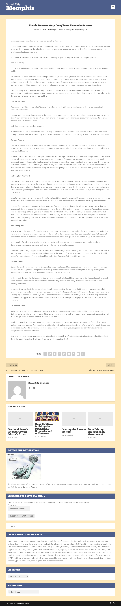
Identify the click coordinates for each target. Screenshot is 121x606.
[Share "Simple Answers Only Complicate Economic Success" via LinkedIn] (64, 354)
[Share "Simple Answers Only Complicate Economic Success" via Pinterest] (59, 354)
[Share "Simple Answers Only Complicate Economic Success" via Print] (83, 354)
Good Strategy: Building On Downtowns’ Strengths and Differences (44, 429)
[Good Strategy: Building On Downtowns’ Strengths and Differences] (47, 416)
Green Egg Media (22, 603)
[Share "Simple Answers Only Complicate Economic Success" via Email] (78, 354)
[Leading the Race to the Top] (74, 419)
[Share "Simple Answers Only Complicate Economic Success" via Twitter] (50, 354)
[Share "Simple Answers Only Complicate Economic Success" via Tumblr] (54, 354)
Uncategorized (77, 30)
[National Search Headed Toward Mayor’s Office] (20, 419)
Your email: (12, 505)
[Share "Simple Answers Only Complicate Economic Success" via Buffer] (69, 354)
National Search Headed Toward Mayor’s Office (18, 431)
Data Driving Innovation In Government (96, 431)
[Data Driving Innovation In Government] (100, 419)
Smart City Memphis (49, 30)
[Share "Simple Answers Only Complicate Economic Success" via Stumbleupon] (73, 354)
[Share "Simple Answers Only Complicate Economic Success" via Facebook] (45, 354)
